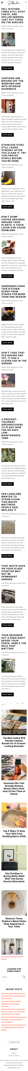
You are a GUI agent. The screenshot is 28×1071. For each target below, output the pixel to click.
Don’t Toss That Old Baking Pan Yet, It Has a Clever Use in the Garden (14, 358)
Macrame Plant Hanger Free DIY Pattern (12, 958)
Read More (7, 68)
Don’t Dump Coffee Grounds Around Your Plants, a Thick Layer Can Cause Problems (13, 223)
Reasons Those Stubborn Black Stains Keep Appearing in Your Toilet (14, 922)
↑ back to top (14, 1042)
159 (18, 703)
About (14, 1053)
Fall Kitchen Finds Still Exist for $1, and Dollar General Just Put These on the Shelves (13, 16)
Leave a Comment (7, 28)
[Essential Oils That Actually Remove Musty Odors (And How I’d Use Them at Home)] (14, 767)
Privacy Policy (14, 1055)
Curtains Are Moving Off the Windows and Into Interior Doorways (12, 83)
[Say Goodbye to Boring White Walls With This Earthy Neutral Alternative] (14, 857)
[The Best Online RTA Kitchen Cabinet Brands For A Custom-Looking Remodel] (14, 722)
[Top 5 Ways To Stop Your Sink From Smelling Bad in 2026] (14, 815)
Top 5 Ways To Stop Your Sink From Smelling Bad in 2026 (14, 834)
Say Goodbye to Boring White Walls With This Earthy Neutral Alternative (14, 877)
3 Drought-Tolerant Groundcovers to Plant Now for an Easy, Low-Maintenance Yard (12, 428)
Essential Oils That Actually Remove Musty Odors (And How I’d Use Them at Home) (14, 788)
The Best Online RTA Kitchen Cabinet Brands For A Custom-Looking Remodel (14, 742)
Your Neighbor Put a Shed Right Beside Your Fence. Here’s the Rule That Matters (13, 642)
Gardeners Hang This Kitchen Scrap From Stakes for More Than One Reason (13, 291)
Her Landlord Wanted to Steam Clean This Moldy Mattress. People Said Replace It (11, 502)
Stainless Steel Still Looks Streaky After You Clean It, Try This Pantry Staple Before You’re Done (13, 152)
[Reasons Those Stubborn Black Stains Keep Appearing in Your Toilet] (14, 903)
